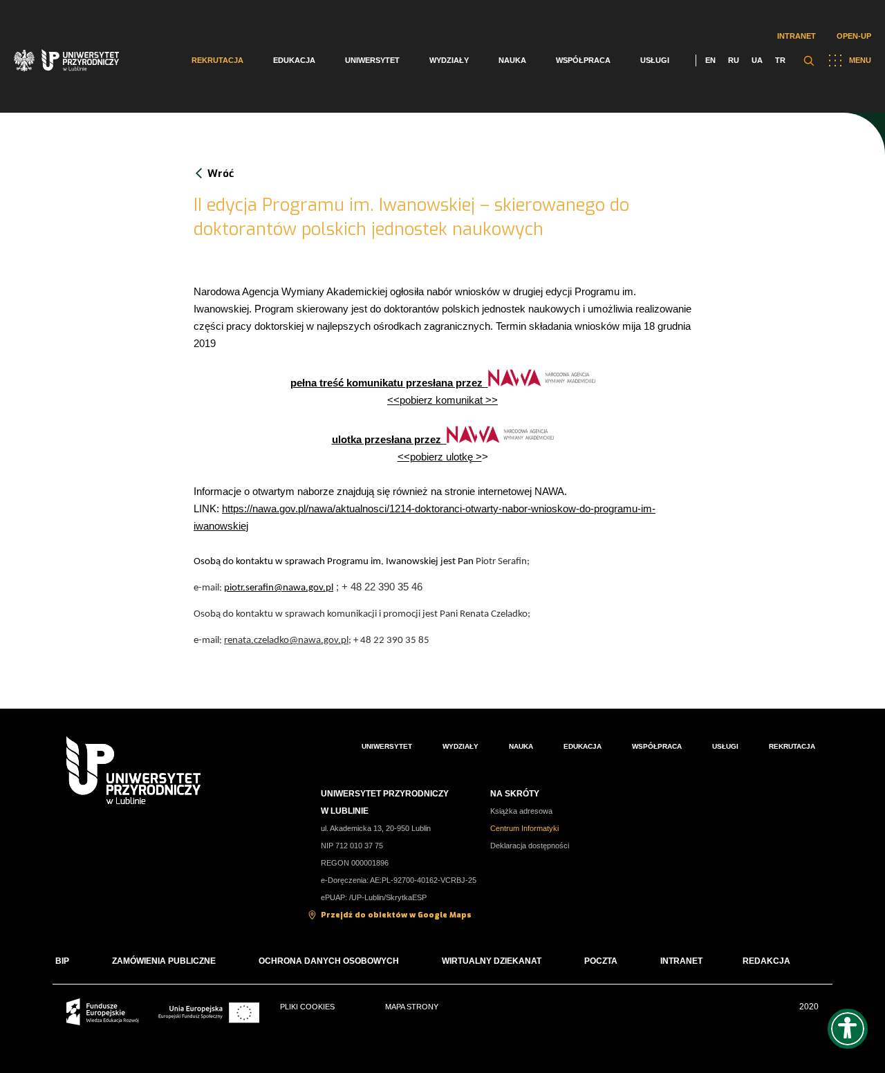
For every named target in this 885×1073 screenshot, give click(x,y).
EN (710, 60)
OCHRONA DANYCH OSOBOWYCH (329, 961)
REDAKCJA (766, 961)
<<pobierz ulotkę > (440, 457)
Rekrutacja (217, 60)
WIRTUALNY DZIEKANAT (491, 961)
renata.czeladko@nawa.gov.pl (286, 640)
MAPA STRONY (411, 1006)
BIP (62, 961)
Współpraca (583, 60)
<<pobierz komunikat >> (442, 400)
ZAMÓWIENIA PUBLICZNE (164, 961)
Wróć (220, 173)
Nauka (512, 60)
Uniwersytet (372, 60)
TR (780, 60)
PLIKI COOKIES (307, 1006)
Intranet (796, 36)
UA (757, 60)
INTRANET (681, 961)
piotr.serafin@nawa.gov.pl (278, 588)
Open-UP (854, 36)
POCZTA (600, 961)
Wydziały (449, 60)
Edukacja (294, 60)
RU (733, 60)
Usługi (654, 60)
